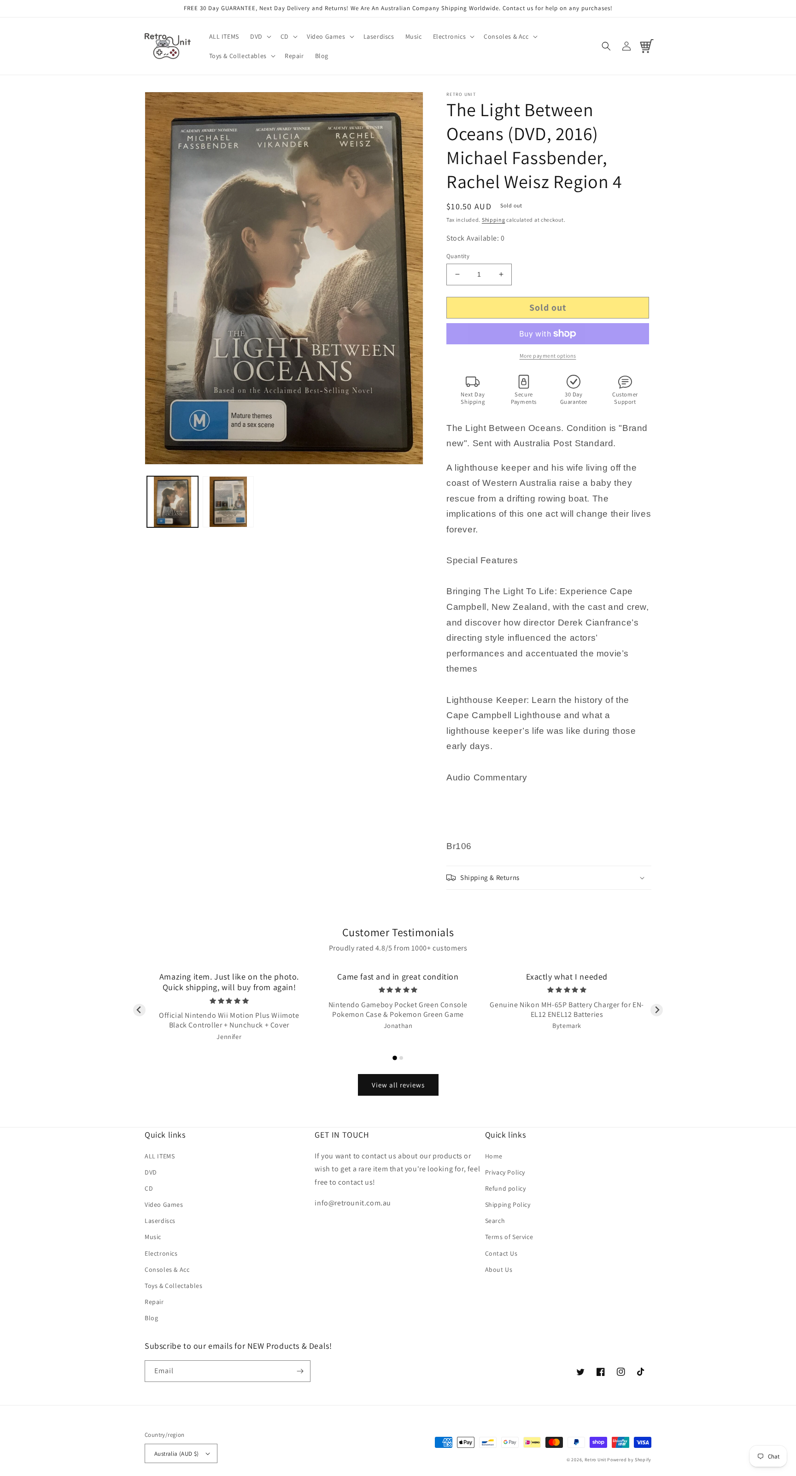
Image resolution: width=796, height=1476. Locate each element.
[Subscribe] (300, 1371)
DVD (151, 1172)
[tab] (394, 1058)
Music (153, 1237)
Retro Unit (595, 1460)
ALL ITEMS (160, 1156)
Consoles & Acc (167, 1269)
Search (495, 1220)
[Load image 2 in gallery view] (228, 501)
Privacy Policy (505, 1172)
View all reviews (398, 1084)
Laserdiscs (160, 1220)
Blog (151, 1318)
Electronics (161, 1253)
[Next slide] (656, 1010)
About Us (499, 1269)
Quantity (457, 256)
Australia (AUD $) (176, 1454)
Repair (154, 1302)
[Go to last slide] (139, 1010)
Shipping (493, 219)
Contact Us (501, 1253)
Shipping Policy (508, 1204)
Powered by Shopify (629, 1460)
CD (149, 1188)
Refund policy (505, 1188)
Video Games (164, 1204)
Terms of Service (509, 1237)
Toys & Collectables (173, 1285)
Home (494, 1156)
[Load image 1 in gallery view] (172, 501)
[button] (260, 36)
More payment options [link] (548, 355)
